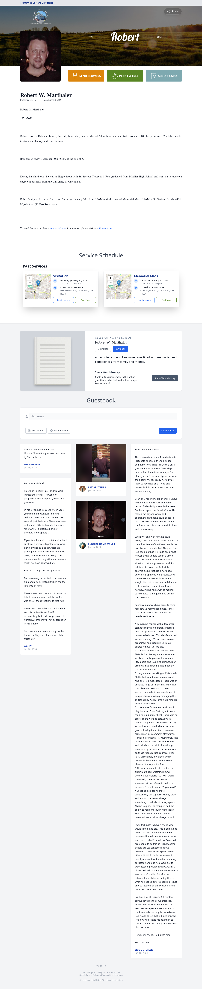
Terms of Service (109, 975)
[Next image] (123, 520)
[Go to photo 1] (99, 537)
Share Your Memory (164, 378)
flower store (105, 228)
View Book (103, 348)
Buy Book (120, 348)
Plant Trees (85, 300)
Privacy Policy (92, 975)
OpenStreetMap (104, 980)
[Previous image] (79, 520)
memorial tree (58, 228)
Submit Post (167, 430)
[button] (38, 283)
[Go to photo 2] (101, 536)
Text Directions (63, 300)
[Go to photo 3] (103, 536)
